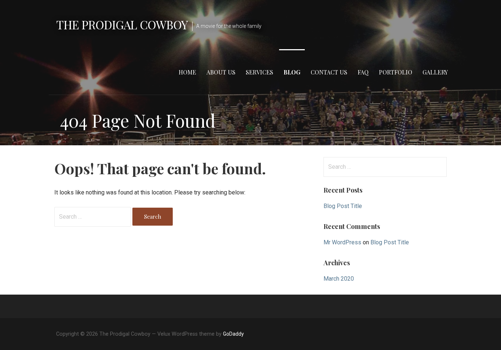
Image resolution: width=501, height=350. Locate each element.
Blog (292, 72)
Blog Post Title (342, 206)
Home (187, 72)
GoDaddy (233, 334)
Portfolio (395, 72)
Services (259, 72)
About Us (220, 72)
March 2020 (338, 278)
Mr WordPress (342, 242)
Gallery (435, 72)
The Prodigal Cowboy (122, 24)
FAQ (363, 72)
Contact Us (329, 72)
